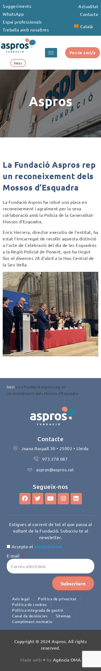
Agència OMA (67, 659)
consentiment (48, 546)
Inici (11, 386)
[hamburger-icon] (51, 52)
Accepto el (37, 546)
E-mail (14, 555)
